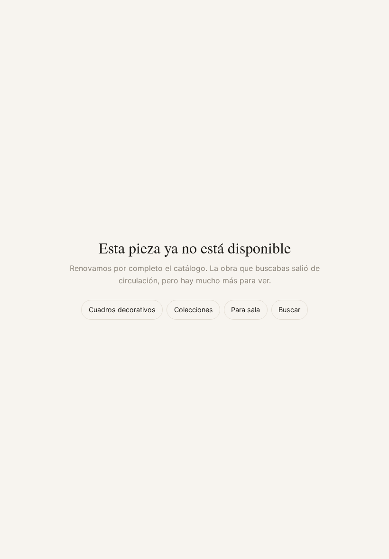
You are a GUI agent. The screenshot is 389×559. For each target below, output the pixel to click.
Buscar (289, 310)
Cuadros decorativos (122, 310)
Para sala (245, 310)
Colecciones (193, 310)
